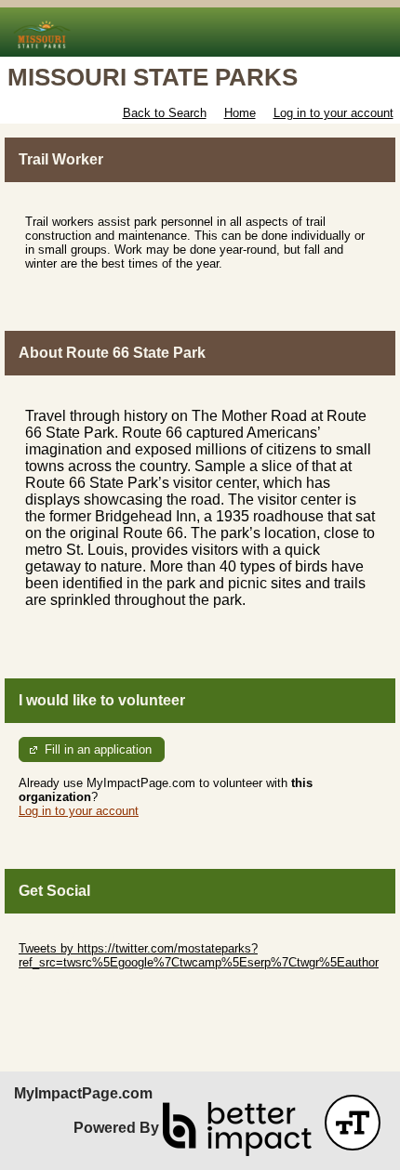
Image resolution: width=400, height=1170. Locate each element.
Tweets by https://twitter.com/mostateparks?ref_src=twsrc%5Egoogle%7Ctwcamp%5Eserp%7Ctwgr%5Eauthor (199, 955)
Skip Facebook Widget (79, 990)
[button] (352, 1122)
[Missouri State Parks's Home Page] (200, 32)
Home (240, 113)
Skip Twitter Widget (71, 934)
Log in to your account (333, 113)
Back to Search (165, 113)
